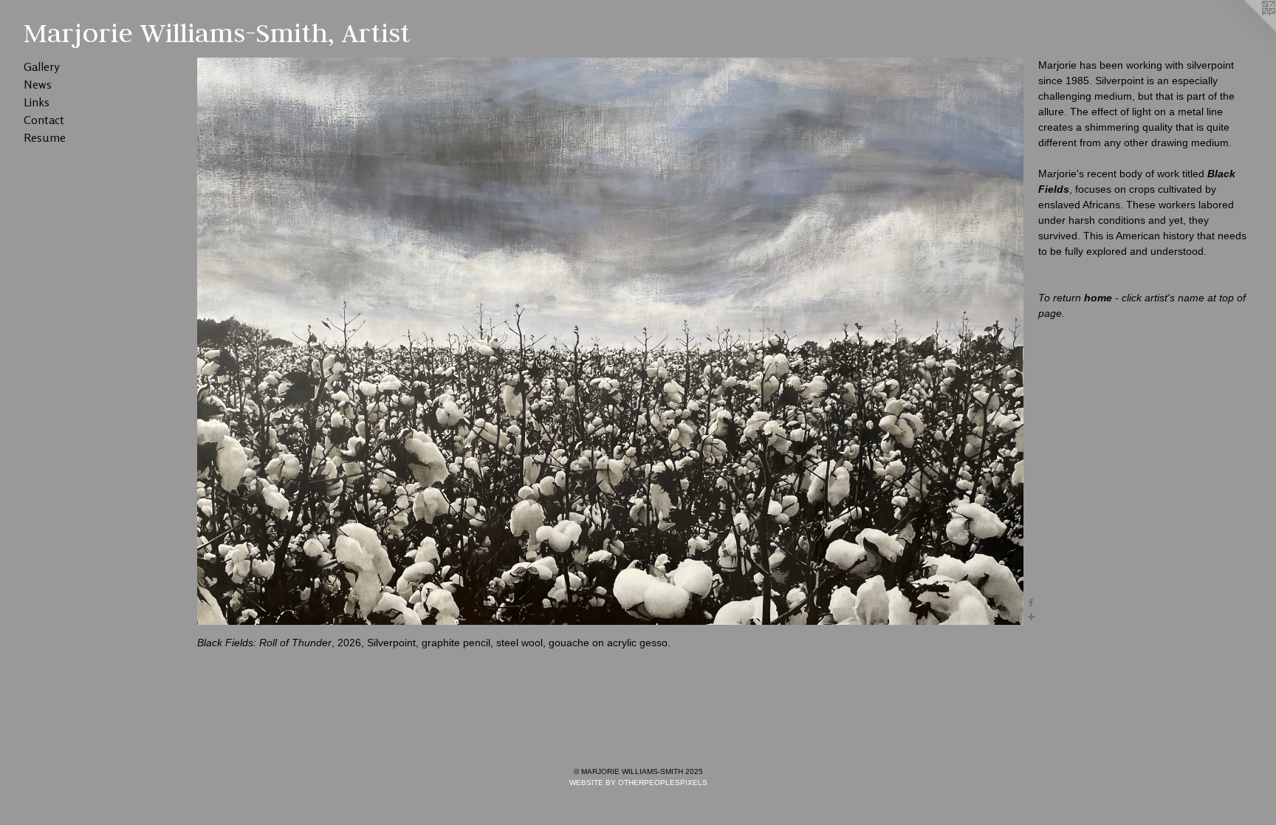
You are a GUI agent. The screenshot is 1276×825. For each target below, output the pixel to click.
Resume (45, 137)
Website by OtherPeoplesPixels (638, 782)
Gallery (41, 66)
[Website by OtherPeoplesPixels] (1246, 29)
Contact (44, 119)
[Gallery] (610, 341)
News (38, 84)
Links (36, 102)
